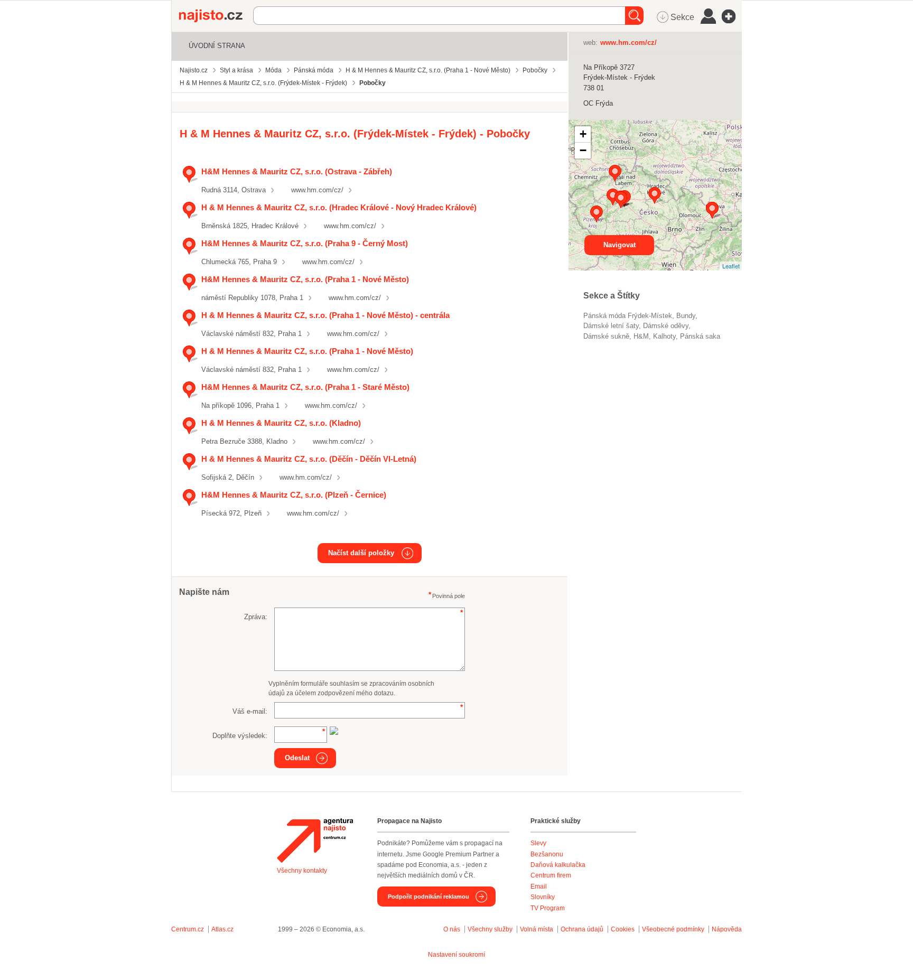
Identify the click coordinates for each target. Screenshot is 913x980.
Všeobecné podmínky (673, 929)
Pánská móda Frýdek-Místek (627, 316)
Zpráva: (255, 617)
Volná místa (536, 929)
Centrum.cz (187, 929)
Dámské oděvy (665, 326)
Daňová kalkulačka (557, 865)
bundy (685, 316)
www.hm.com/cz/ (317, 190)
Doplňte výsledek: (239, 736)
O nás (451, 929)
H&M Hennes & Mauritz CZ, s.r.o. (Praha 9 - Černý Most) (304, 243)
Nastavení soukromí (456, 954)
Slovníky (542, 897)
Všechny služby (491, 929)
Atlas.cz (222, 929)
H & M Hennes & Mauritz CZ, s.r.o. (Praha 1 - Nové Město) (307, 351)
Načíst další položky (361, 553)
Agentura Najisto (315, 840)
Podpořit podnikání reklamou (428, 896)
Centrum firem (550, 875)
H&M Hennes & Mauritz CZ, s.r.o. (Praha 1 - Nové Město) (305, 279)
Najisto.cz (216, 16)
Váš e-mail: (249, 711)
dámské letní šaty (611, 326)
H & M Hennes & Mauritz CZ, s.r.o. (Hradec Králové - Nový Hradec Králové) (339, 207)
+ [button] (583, 134)
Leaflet (731, 266)
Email (538, 886)
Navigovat (619, 245)
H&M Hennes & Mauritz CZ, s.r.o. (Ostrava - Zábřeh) (296, 171)
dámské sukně (606, 336)
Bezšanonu (546, 854)
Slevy (538, 843)
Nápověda (727, 929)
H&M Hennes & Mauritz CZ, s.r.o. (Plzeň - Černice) (293, 494)
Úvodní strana (217, 46)
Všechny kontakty (302, 870)
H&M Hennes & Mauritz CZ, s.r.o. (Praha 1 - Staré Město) (305, 386)
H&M (641, 336)
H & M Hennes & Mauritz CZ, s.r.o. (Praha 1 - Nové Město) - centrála (325, 315)
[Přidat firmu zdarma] (731, 16)
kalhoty (664, 336)
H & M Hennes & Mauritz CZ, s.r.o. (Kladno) (281, 422)
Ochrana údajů (582, 929)
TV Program (547, 908)
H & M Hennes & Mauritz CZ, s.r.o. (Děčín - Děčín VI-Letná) (308, 458)
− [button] (583, 150)
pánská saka (700, 336)
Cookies (623, 929)
